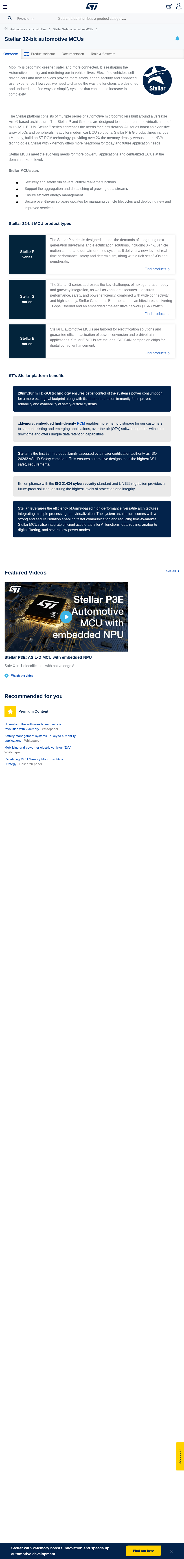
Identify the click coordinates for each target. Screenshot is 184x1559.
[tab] (10, 54)
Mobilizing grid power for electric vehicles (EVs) (37, 747)
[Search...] (9, 18)
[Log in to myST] (179, 6)
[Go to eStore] (170, 7)
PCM (81, 423)
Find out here (143, 1551)
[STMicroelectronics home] (92, 6)
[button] (5, 6)
